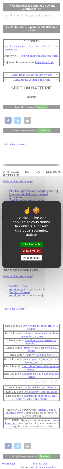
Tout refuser (32, 251)
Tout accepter (32, 244)
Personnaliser (31, 257)
